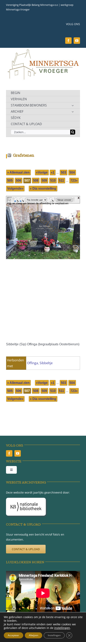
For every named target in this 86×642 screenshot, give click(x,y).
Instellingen (54, 635)
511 (61, 180)
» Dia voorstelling (43, 188)
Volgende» (15, 188)
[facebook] (68, 40)
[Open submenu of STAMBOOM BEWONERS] (72, 105)
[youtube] (77, 40)
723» (74, 180)
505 (10, 180)
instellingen (62, 628)
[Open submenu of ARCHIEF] (72, 112)
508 (35, 180)
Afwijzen (33, 635)
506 (18, 180)
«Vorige (42, 172)
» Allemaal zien (18, 172)
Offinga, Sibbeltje (40, 363)
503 (63, 172)
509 (44, 180)
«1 (52, 172)
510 (53, 180)
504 (72, 172)
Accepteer (13, 635)
